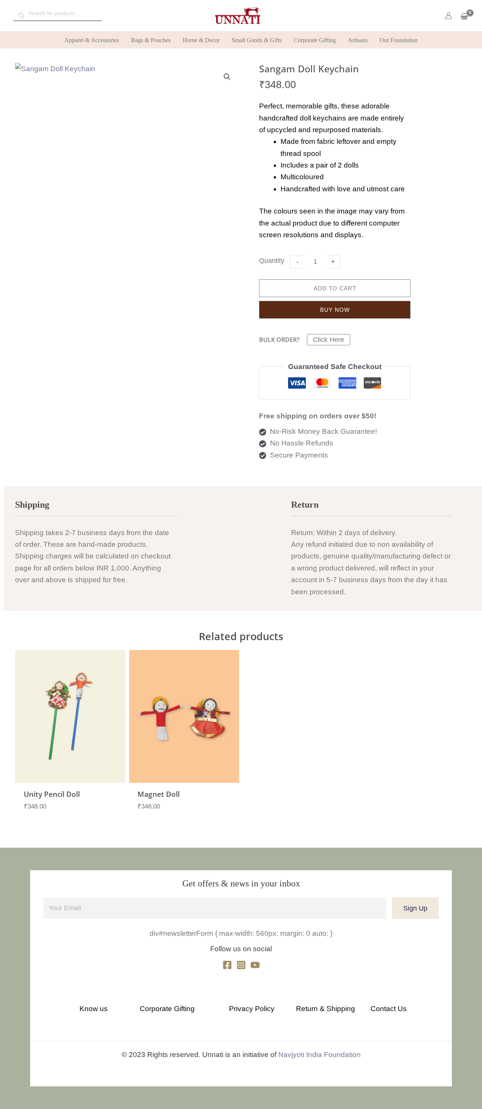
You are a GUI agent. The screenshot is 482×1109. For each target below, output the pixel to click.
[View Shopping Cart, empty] (464, 16)
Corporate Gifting (167, 1009)
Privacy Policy (252, 1009)
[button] (227, 77)
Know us (93, 1009)
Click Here (328, 339)
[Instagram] (241, 965)
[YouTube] (255, 965)
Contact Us (389, 1009)
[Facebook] (227, 965)
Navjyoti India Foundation (319, 1055)
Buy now (335, 310)
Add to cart (335, 288)
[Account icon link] (448, 16)
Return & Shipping (325, 1009)
